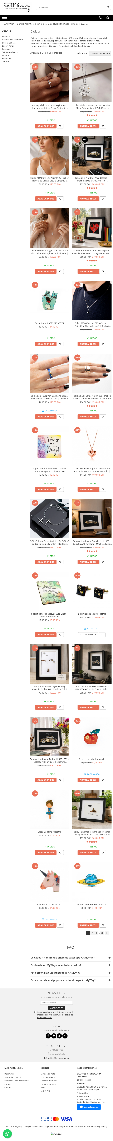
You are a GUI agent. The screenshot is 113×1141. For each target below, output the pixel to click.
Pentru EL (6, 36)
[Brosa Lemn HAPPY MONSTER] (49, 300)
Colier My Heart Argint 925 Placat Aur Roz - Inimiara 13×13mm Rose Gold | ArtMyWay (92, 470)
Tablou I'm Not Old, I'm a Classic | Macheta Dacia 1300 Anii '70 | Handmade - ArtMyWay (92, 179)
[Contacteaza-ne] (100, 18)
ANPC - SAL (45, 1091)
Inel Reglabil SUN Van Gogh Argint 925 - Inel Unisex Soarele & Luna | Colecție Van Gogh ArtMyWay (49, 397)
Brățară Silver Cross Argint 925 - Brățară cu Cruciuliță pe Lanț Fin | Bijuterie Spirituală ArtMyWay (49, 542)
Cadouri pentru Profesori (13, 39)
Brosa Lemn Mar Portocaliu (92, 759)
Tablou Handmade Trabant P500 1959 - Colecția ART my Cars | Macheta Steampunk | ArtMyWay (49, 760)
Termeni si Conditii (12, 1077)
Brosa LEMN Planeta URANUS (91, 904)
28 (102, 933)
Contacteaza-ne (91, 1107)
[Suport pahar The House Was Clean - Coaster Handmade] (49, 591)
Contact (7, 1087)
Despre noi (9, 1073)
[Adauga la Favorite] (60, 126)
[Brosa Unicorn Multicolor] (49, 882)
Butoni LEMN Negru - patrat (92, 613)
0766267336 (58, 1053)
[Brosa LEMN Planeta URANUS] (92, 882)
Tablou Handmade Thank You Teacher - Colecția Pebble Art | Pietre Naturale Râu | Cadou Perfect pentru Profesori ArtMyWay (91, 833)
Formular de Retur (49, 1084)
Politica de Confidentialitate (16, 1080)
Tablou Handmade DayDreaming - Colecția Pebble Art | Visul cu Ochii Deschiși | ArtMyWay (49, 688)
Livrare (7, 1084)
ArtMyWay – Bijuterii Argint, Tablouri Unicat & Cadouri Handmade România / (42, 23)
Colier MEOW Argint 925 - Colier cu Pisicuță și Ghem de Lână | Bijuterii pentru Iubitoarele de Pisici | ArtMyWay (91, 324)
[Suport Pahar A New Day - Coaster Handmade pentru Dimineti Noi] (49, 446)
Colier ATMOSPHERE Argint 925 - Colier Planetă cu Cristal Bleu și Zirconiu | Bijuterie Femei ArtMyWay (49, 179)
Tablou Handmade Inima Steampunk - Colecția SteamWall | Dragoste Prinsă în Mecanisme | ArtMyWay (92, 252)
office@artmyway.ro (58, 1057)
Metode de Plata (48, 1073)
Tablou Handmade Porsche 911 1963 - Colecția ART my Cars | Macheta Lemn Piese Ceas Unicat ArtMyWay (92, 542)
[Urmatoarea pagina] (107, 933)
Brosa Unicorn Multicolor (49, 904)
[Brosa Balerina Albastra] (49, 809)
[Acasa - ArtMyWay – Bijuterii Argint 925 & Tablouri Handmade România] (17, 7)
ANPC (43, 1087)
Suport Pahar (8, 46)
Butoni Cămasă (8, 42)
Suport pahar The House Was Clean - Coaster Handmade (49, 615)
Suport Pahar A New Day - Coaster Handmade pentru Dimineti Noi (49, 470)
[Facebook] (48, 1035)
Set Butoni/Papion (10, 52)
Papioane (6, 49)
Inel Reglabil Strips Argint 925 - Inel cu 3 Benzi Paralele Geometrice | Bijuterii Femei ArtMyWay (92, 397)
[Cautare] (108, 7)
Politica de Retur (48, 1077)
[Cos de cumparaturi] (107, 18)
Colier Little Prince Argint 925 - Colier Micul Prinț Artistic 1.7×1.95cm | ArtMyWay (92, 106)
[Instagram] (65, 1035)
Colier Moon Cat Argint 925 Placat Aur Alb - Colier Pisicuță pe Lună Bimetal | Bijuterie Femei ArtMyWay (49, 252)
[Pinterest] (53, 1035)
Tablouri (5, 61)
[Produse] (4, 18)
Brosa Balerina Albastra (49, 831)
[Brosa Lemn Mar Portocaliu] (92, 736)
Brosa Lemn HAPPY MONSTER (49, 323)
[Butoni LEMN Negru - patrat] (92, 591)
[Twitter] (59, 1035)
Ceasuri (5, 55)
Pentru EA (6, 58)
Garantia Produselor (49, 1080)
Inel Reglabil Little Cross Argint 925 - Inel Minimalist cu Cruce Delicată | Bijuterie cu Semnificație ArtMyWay (49, 106)
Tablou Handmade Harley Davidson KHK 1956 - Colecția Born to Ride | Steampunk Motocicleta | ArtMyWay (92, 688)
